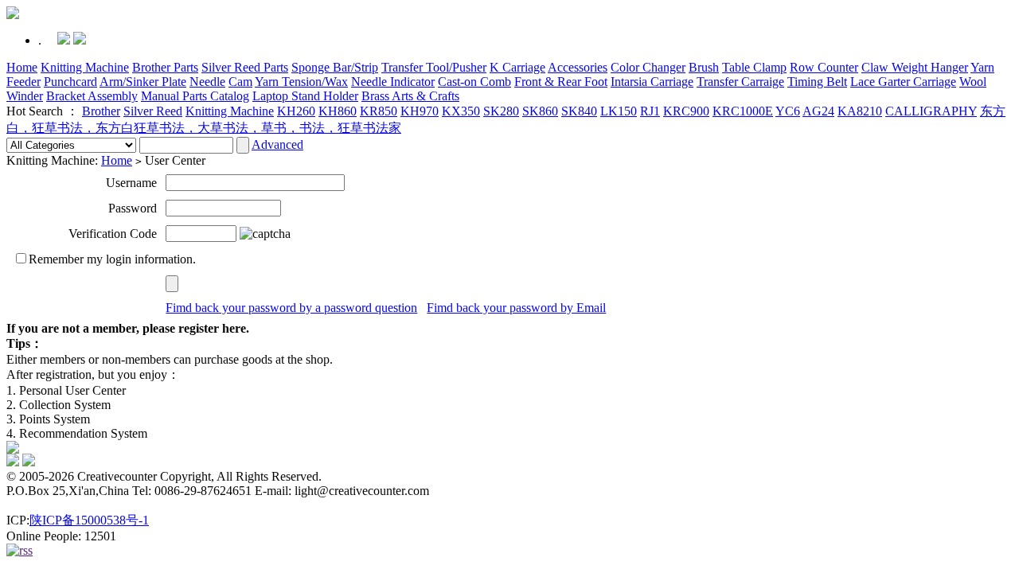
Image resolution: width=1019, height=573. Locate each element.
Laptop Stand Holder (305, 96)
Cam (240, 81)
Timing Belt (817, 81)
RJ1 (650, 111)
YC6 (787, 111)
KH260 (296, 111)
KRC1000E (743, 111)
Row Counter (824, 67)
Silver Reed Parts (244, 67)
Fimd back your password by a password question (291, 307)
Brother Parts (165, 67)
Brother (101, 111)
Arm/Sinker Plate (143, 81)
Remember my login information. (112, 259)
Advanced (277, 144)
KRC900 (686, 111)
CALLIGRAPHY (931, 111)
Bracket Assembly (92, 96)
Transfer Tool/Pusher (433, 67)
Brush (704, 67)
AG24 (818, 111)
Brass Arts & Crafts (410, 96)
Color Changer (648, 67)
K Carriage (517, 67)
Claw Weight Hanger (914, 67)
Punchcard (70, 81)
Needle (207, 81)
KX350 (461, 111)
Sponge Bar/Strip (334, 67)
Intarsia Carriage (652, 81)
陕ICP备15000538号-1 (89, 520)
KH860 (337, 111)
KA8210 (859, 111)
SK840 (579, 111)
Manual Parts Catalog (195, 96)
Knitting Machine (85, 67)
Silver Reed (152, 111)
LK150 (618, 111)
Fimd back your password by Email (516, 307)
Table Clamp (754, 67)
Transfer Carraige (740, 81)
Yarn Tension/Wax (301, 81)
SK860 (540, 111)
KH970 (419, 111)
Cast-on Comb (474, 81)
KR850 (378, 111)
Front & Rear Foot (560, 81)
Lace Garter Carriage (903, 81)
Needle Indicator (393, 81)
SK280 (501, 111)
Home (21, 67)
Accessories (577, 67)
